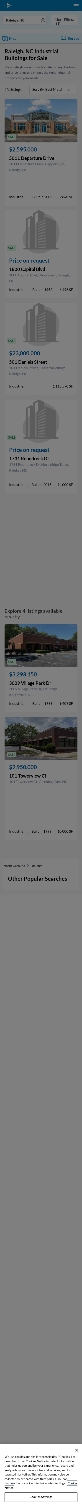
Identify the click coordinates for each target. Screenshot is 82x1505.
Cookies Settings (41, 1497)
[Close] (77, 1450)
